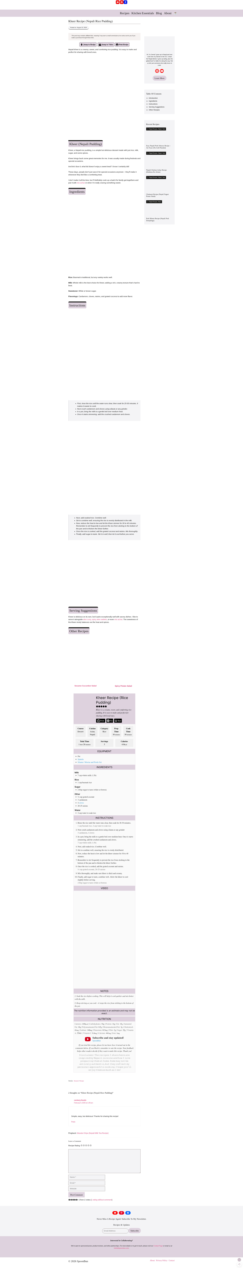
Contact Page (158, 1246)
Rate (119, 720)
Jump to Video (107, 44)
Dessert (76, 1081)
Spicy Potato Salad (123, 686)
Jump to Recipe (89, 44)
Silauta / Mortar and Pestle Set (90, 762)
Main (159, 201)
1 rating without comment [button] (101, 1200)
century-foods (80, 1100)
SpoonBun (96, 1040)
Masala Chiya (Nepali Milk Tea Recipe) (92, 1133)
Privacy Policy (161, 1260)
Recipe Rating (74, 1146)
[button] (97, 706)
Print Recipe (123, 44)
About (168, 13)
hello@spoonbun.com (121, 1248)
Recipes (124, 13)
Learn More (159, 78)
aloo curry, (87, 619)
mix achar (81, 183)
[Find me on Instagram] (157, 71)
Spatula (81, 759)
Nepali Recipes (153, 129)
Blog (159, 13)
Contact (172, 1260)
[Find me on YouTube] (162, 71)
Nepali (160, 129)
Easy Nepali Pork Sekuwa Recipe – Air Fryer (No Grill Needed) (158, 147)
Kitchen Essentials (142, 13)
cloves (81, 802)
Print (102, 720)
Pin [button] (111, 720)
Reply (73, 1122)
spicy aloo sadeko (99, 619)
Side (163, 129)
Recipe (82, 1081)
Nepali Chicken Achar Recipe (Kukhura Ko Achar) (156, 171)
